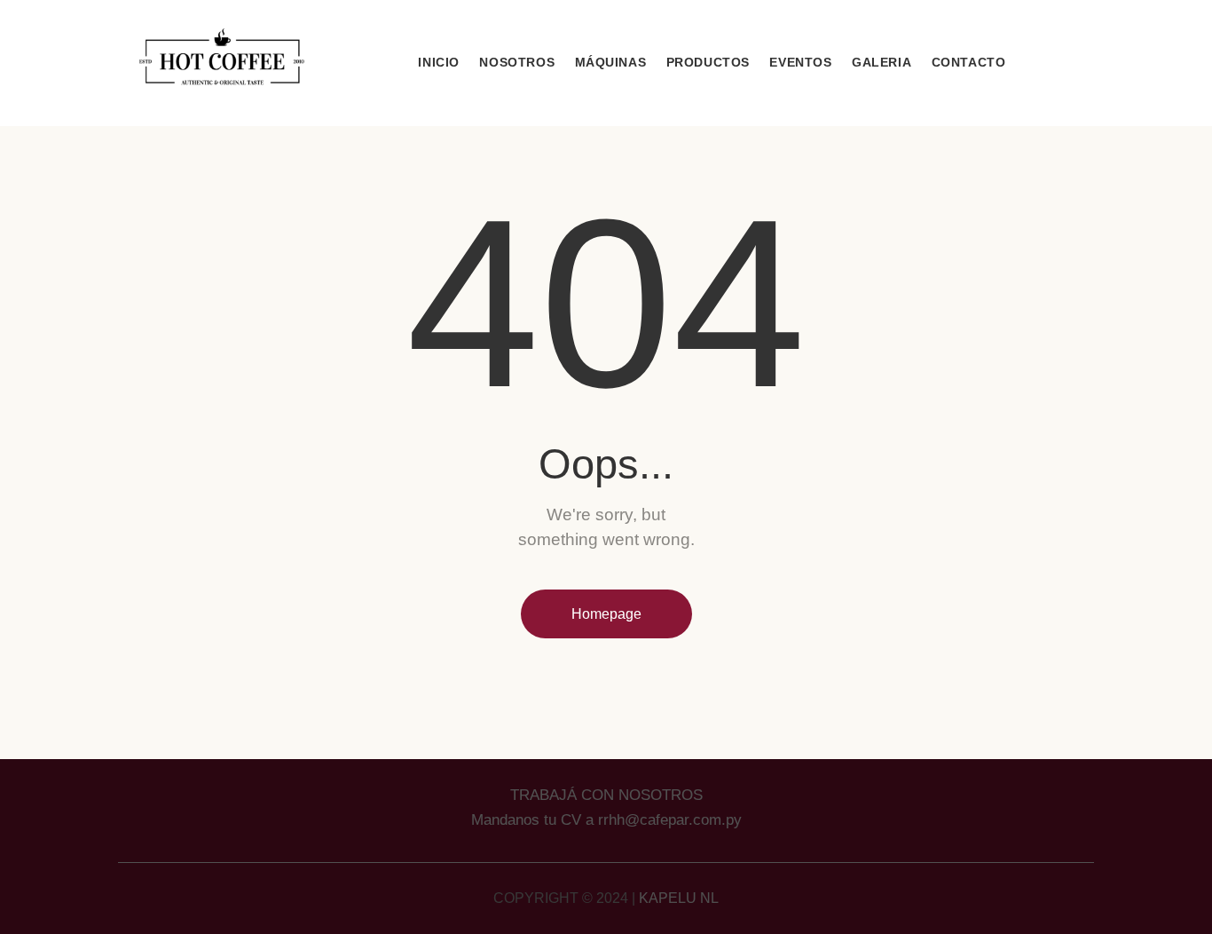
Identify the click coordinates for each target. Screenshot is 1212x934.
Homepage (606, 613)
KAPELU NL (679, 898)
